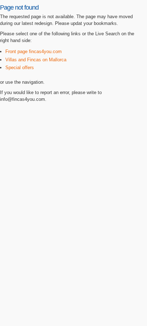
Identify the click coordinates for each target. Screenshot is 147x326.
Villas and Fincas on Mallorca (35, 59)
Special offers (19, 67)
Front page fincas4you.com (33, 51)
